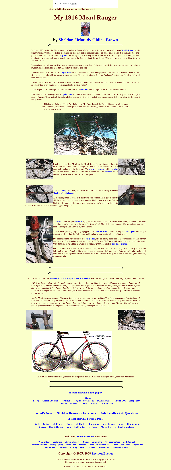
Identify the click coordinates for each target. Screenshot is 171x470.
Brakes (86, 442)
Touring (73, 447)
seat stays (62, 190)
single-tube (66, 72)
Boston (46, 424)
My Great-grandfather (125, 427)
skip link (64, 55)
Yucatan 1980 (107, 404)
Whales (94, 404)
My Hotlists (81, 424)
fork (59, 222)
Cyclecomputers (112, 442)
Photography (133, 424)
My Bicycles (67, 401)
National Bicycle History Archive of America (70, 278)
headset (108, 172)
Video (82, 447)
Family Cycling (56, 445)
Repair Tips (138, 445)
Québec (73, 404)
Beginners (57, 442)
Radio (68, 427)
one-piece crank (96, 169)
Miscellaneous (109, 424)
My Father (93, 427)
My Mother (106, 427)
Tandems (63, 447)
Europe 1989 (134, 401)
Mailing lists (79, 427)
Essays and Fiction (39, 445)
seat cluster (68, 193)
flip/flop (84, 89)
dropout (78, 222)
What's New (43, 413)
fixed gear (130, 231)
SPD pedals (89, 239)
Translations (103, 447)
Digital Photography (84, 401)
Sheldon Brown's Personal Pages (85, 418)
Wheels (91, 447)
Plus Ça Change (56, 427)
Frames (82, 445)
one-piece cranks (119, 244)
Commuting (97, 442)
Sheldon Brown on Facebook (76, 413)
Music (121, 424)
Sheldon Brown (85, 436)
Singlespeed (50, 447)
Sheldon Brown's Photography (85, 392)
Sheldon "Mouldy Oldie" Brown (88, 39)
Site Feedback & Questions (119, 413)
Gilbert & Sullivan (50, 401)
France (64, 404)
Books (37, 424)
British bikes (127, 50)
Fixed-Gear (71, 445)
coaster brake (102, 231)
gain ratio (67, 94)
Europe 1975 (120, 401)
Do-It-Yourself (129, 442)
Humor (115, 445)
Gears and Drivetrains (98, 445)
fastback (58, 193)
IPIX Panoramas (104, 401)
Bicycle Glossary (72, 442)
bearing (114, 169)
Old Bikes (125, 445)
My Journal (94, 424)
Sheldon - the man (120, 447)
